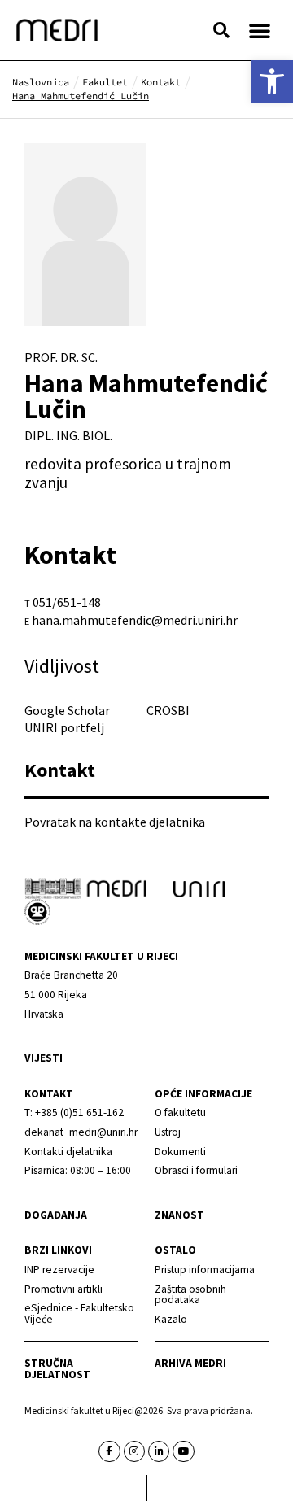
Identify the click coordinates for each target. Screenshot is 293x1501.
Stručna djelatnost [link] (57, 1368)
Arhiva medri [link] (190, 1363)
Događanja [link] (55, 1215)
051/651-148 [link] (67, 602)
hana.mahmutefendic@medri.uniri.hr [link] (135, 620)
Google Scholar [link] (67, 710)
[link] (272, 81)
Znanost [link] (179, 1215)
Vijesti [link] (43, 1058)
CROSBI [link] (168, 710)
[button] (221, 30)
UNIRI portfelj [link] (64, 727)
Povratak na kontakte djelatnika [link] (114, 822)
